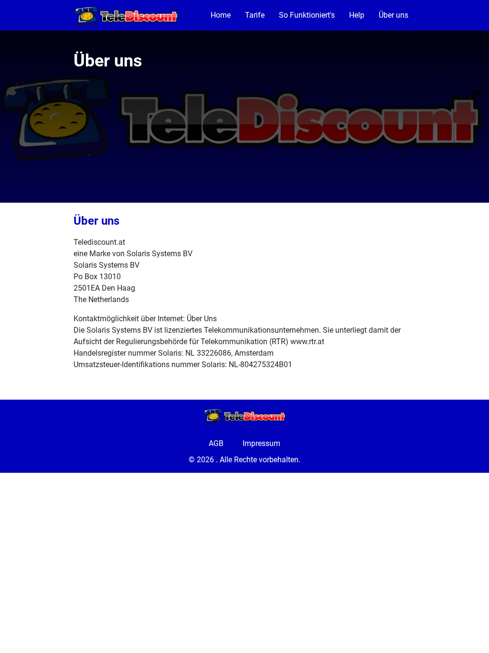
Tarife (255, 15)
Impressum (261, 443)
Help (356, 15)
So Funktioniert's (307, 15)
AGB (216, 443)
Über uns (393, 15)
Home (221, 15)
